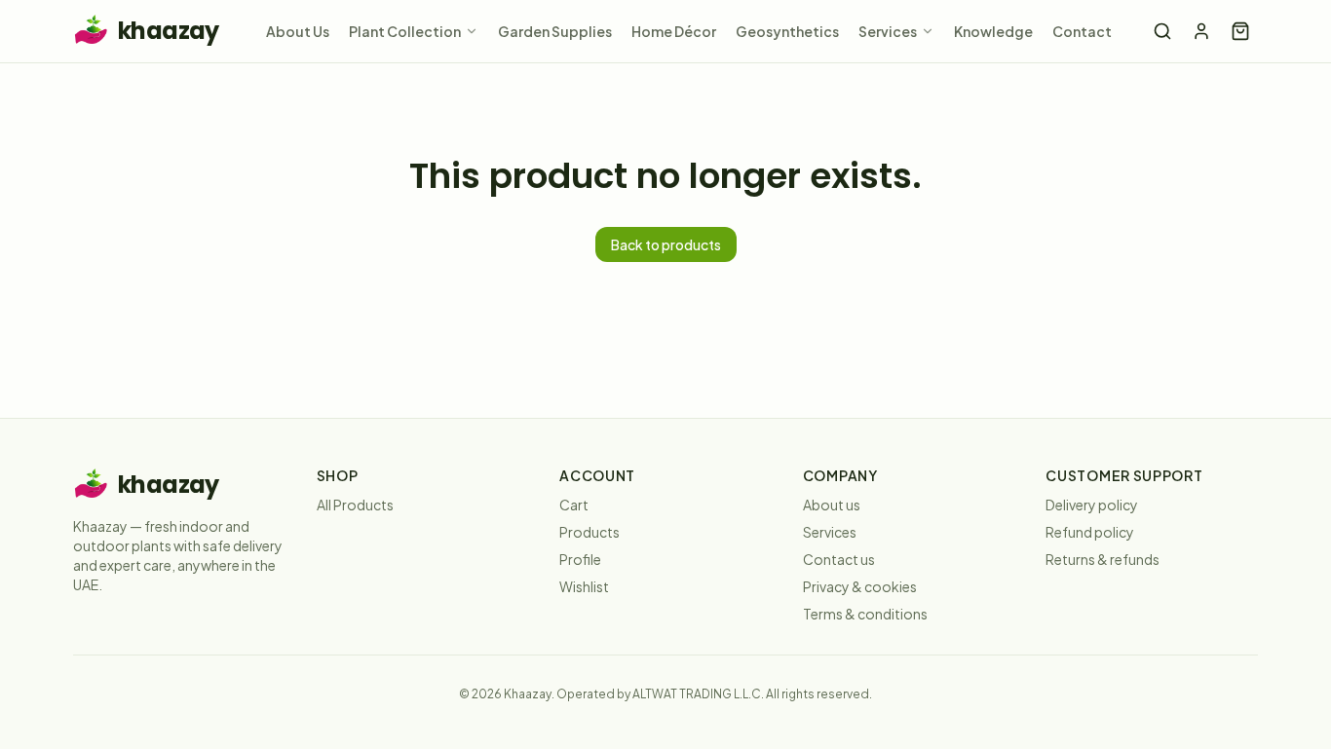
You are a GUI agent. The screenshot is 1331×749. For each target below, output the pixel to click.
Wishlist (584, 586)
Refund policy (1090, 532)
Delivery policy (1092, 504)
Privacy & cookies (860, 586)
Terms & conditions (865, 613)
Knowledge (993, 31)
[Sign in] (1201, 31)
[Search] (1162, 31)
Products (589, 532)
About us (831, 504)
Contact (1082, 31)
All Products (355, 504)
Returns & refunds (1103, 559)
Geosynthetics (787, 31)
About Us (297, 31)
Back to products (666, 244)
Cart (574, 504)
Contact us (839, 559)
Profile (580, 559)
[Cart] (1240, 31)
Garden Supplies (555, 31)
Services (887, 31)
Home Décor (673, 31)
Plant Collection (405, 31)
